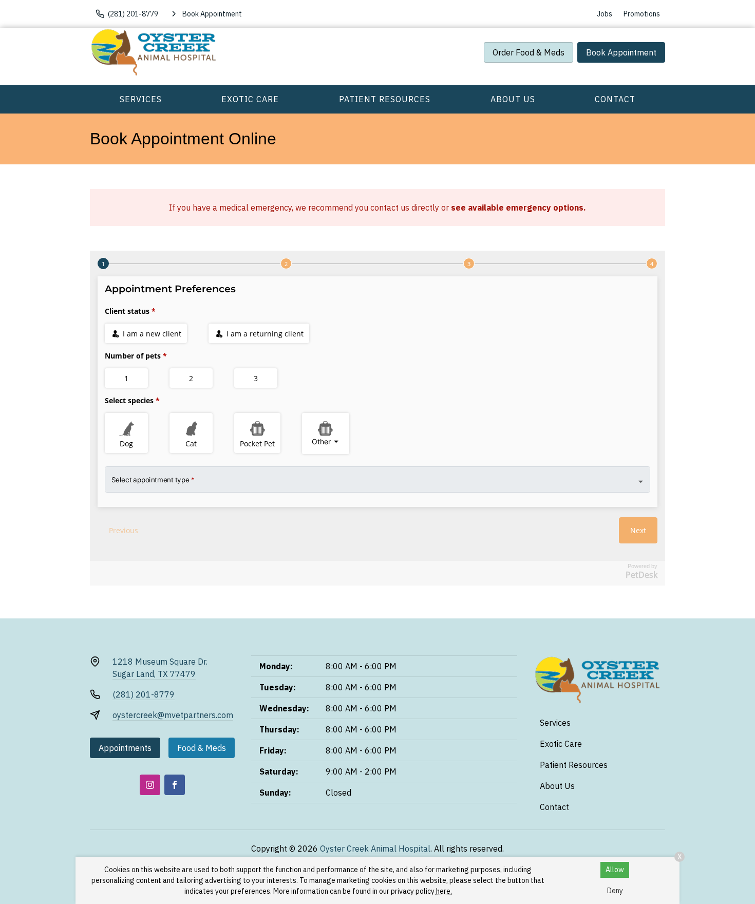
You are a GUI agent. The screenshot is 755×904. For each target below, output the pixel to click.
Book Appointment (621, 52)
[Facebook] (174, 785)
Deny (615, 890)
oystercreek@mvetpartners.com (172, 715)
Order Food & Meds (528, 52)
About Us (512, 99)
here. (444, 891)
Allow (615, 869)
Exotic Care (250, 99)
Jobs (604, 13)
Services (141, 99)
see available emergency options (517, 207)
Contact (615, 99)
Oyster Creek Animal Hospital (375, 848)
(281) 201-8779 (143, 694)
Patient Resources (384, 99)
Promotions (642, 13)
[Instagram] (150, 785)
